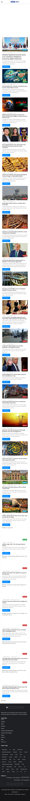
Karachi (23, 759)
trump (13, 771)
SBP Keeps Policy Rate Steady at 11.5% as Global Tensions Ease (14, 487)
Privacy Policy (17, 794)
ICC (20, 756)
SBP (17, 769)
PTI (2, 769)
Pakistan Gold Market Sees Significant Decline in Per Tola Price (14, 573)
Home (2, 719)
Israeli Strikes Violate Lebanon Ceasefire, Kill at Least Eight (13, 204)
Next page (3, 700)
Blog (2, 739)
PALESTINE (17, 764)
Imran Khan (4, 759)
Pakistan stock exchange (7, 764)
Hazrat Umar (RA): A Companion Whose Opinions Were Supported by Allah (14, 459)
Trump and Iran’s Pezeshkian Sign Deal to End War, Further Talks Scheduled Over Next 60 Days (14, 318)
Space (8, 771)
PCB (23, 764)
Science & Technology (6, 732)
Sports (2, 728)
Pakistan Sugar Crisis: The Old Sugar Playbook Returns (13, 545)
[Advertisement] (15, 19)
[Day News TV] (15, 2)
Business (3, 726)
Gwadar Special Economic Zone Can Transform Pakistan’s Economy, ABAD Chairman (14, 57)
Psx (24, 766)
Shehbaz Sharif (24, 769)
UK (17, 771)
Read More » (6, 66)
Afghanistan (4, 749)
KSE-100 (4, 761)
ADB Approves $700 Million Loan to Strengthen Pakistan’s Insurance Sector (14, 289)
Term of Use (11, 794)
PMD (3, 766)
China (21, 752)
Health (2, 735)
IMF (24, 756)
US (25, 771)
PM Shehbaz (9, 766)
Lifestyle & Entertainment (7, 730)
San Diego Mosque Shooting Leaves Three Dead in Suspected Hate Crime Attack (15, 659)
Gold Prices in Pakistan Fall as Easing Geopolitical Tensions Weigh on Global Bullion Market (14, 175)
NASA (15, 761)
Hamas (10, 756)
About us (23, 794)
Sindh (3, 771)
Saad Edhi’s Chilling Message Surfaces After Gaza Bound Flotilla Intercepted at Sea (14, 687)
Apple (14, 749)
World (2, 724)
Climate (3, 737)
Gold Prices (4, 756)
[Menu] (2, 2)
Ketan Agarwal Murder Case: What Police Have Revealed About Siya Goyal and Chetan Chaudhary (14, 146)
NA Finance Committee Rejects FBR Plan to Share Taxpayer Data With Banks (14, 232)
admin (4, 52)
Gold (21, 754)
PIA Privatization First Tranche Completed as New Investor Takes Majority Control (14, 86)
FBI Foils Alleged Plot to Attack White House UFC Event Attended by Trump (14, 375)
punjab (7, 769)
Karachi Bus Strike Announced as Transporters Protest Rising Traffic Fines (14, 402)
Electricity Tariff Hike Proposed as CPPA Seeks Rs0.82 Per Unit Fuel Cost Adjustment (13, 430)
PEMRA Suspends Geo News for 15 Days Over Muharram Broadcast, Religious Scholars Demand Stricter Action (14, 116)
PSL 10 (19, 766)
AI (9, 749)
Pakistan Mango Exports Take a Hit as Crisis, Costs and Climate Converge (14, 516)
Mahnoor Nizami (6, 571)
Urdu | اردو (3, 741)
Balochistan (20, 749)
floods (11, 754)
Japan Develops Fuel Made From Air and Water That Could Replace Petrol (14, 630)
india (10, 759)
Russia (12, 769)
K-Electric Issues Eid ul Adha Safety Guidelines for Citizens (14, 602)
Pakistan (3, 721)
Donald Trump (5, 754)
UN (21, 771)
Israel (19, 759)
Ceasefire (15, 752)
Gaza (16, 754)
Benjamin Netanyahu (6, 752)
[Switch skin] (28, 2)
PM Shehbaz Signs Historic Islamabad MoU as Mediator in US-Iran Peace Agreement (13, 261)
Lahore (9, 761)
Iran (14, 759)
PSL (15, 766)
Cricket (25, 752)
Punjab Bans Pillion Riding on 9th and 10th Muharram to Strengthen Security (12, 346)
